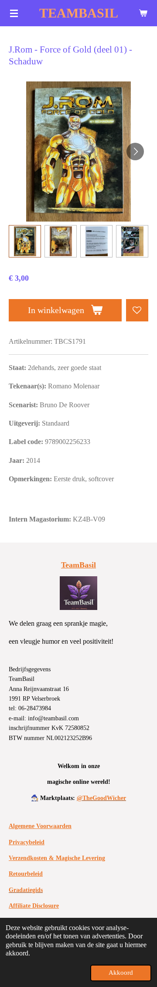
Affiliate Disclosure (34, 905)
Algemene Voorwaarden (40, 826)
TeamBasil (78, 564)
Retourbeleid (26, 874)
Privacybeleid (26, 842)
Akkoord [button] (121, 972)
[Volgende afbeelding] (135, 151)
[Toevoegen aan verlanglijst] (137, 310)
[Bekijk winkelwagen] (143, 13)
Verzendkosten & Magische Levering (57, 858)
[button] (25, 241)
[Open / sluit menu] (14, 13)
